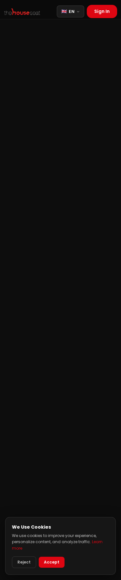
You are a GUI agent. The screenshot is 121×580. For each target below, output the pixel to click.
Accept (51, 562)
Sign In (102, 11)
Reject (24, 562)
